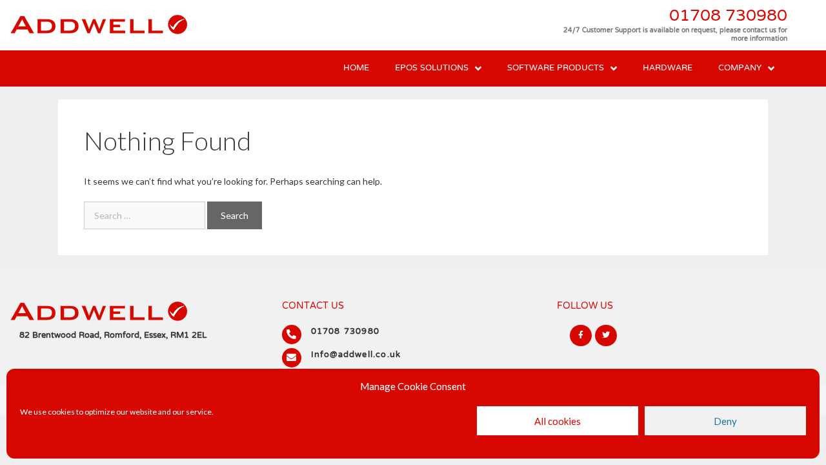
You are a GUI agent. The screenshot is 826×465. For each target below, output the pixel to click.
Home (356, 68)
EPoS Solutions (431, 68)
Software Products (555, 68)
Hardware (667, 68)
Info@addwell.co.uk (356, 355)
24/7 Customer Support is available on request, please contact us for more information (675, 35)
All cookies (557, 421)
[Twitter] (606, 336)
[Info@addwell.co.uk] (291, 357)
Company (739, 68)
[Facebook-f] (581, 336)
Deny (725, 421)
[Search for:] (145, 215)
